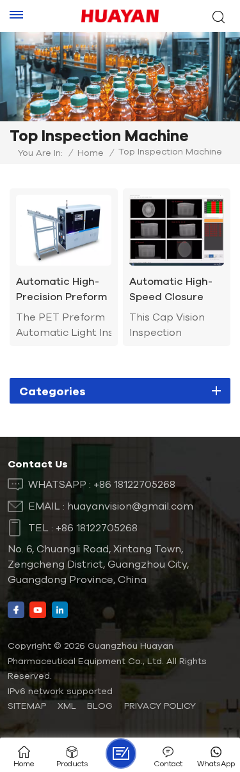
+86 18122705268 (134, 484)
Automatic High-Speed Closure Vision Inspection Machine (172, 289)
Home (90, 153)
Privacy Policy (160, 705)
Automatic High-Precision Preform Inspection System (62, 289)
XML (67, 705)
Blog (100, 705)
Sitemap (27, 705)
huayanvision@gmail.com (130, 505)
